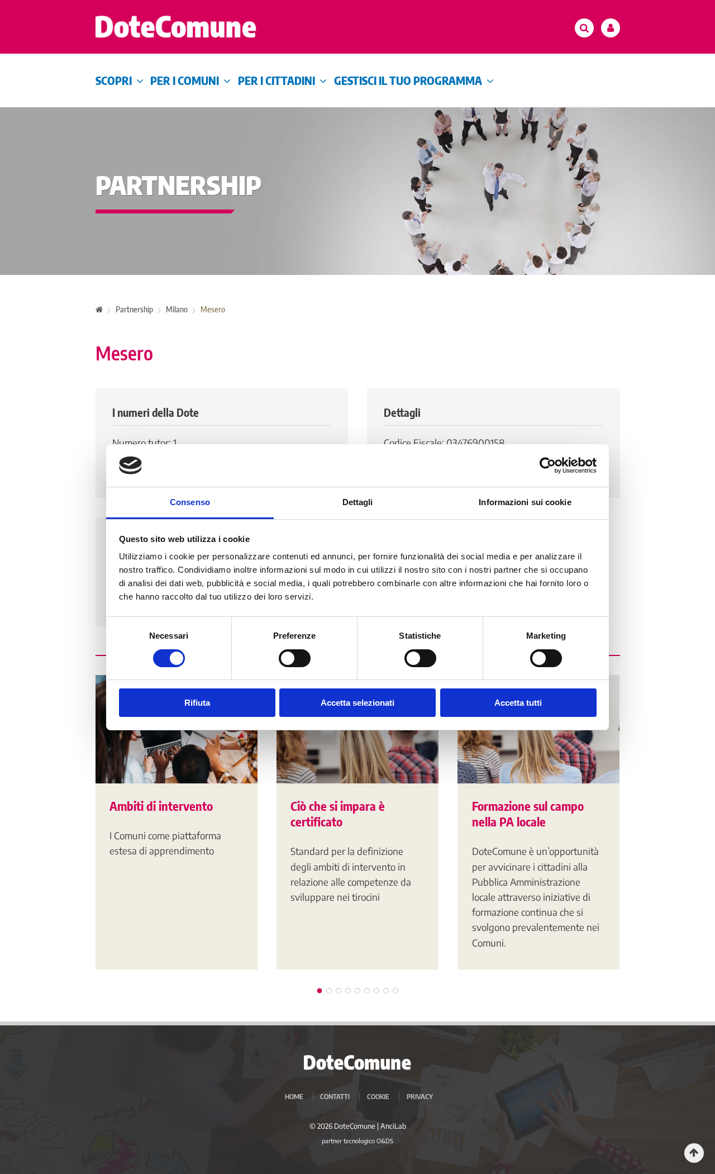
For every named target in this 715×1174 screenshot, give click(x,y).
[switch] (295, 658)
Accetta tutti (518, 702)
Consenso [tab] (190, 502)
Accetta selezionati (357, 702)
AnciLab (393, 1125)
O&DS (384, 1140)
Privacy (420, 1096)
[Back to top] (694, 1153)
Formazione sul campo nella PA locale (528, 814)
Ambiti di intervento (161, 806)
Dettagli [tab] (357, 502)
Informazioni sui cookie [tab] (525, 502)
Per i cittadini (276, 80)
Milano (177, 309)
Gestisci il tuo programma (408, 80)
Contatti (335, 1096)
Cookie (378, 1096)
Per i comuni (184, 80)
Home (294, 1096)
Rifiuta (197, 702)
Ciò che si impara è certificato (337, 814)
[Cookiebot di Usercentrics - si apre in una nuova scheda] (548, 465)
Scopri (114, 80)
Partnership (134, 309)
